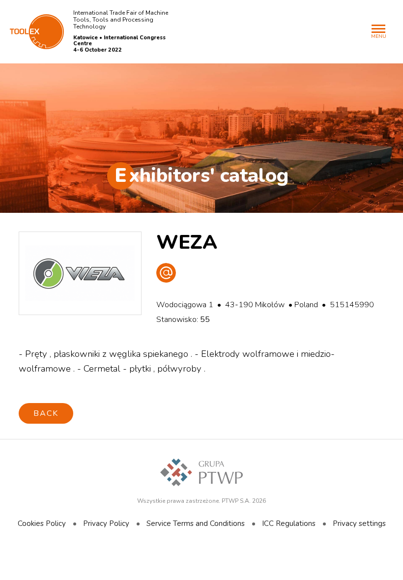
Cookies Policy (42, 523)
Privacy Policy (106, 523)
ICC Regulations (289, 523)
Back (45, 413)
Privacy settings (359, 523)
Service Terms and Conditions (195, 523)
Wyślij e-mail (166, 273)
